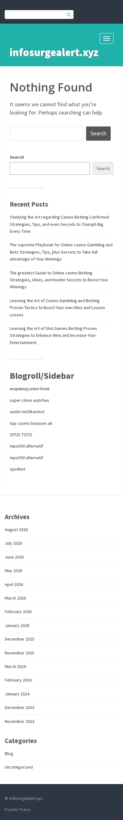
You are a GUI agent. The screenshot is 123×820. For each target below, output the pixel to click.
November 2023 (19, 721)
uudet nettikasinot (27, 411)
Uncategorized (19, 767)
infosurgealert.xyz (53, 52)
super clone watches (29, 400)
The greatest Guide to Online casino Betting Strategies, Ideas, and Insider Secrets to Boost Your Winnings (59, 280)
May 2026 (13, 570)
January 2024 (17, 694)
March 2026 (15, 598)
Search (17, 157)
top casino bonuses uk (31, 423)
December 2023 (19, 707)
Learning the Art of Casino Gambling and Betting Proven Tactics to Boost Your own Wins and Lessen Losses (57, 308)
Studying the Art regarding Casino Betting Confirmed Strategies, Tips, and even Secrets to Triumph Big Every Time (59, 224)
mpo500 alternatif (26, 446)
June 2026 (14, 557)
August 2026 (16, 529)
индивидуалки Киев (30, 388)
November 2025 (19, 653)
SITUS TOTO (21, 434)
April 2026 (14, 584)
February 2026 (18, 611)
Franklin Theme (18, 809)
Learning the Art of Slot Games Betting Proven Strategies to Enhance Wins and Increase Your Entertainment (53, 335)
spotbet (17, 469)
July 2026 (13, 543)
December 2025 (19, 639)
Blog (9, 753)
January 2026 (17, 625)
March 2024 (15, 666)
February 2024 (18, 680)
